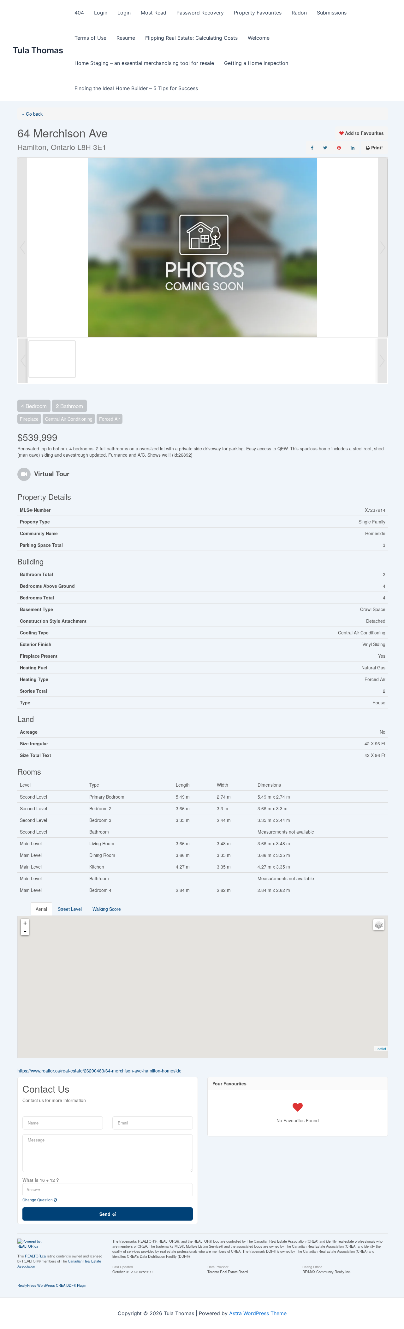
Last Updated (122, 1266)
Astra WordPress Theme (258, 1313)
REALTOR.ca (35, 1255)
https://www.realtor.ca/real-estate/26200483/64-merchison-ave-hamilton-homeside (99, 1070)
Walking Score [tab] (106, 909)
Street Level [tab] (70, 909)
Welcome (259, 38)
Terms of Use (90, 38)
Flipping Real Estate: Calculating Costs (191, 38)
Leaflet (381, 1048)
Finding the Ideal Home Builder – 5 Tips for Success (136, 88)
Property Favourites (258, 12)
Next (383, 247)
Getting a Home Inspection (256, 63)
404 (79, 12)
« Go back (32, 114)
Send (105, 1214)
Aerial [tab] (41, 909)
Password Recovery (200, 12)
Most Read (153, 12)
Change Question (38, 1199)
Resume (125, 38)
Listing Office (312, 1266)
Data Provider (218, 1266)
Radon (299, 12)
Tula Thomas (38, 50)
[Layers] (378, 924)
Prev (22, 247)
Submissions (332, 12)
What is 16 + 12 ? (40, 1179)
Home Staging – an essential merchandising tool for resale (144, 63)
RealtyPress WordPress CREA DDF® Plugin (51, 1285)
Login (100, 12)
